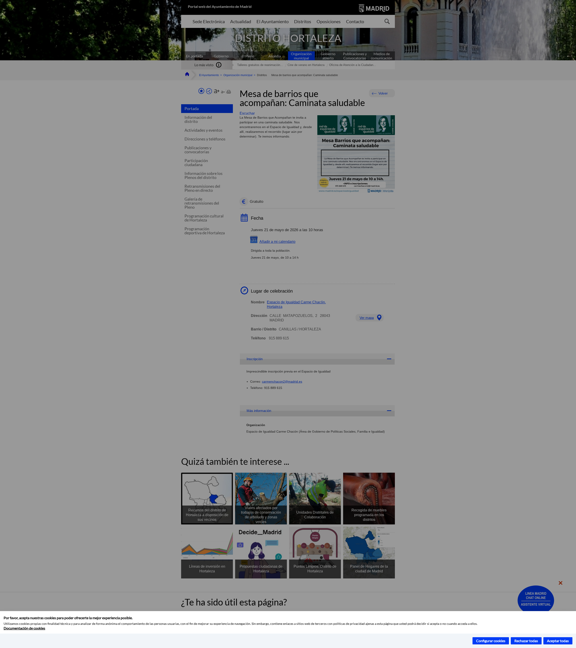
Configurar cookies (490, 641)
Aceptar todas (558, 641)
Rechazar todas (526, 641)
